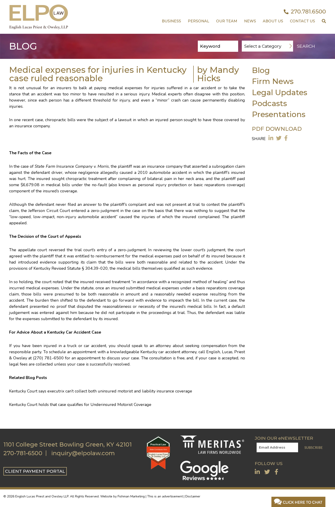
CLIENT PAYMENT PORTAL (35, 471)
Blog (261, 70)
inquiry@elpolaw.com (83, 453)
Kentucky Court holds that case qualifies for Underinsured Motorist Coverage (80, 404)
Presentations (278, 114)
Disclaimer (192, 496)
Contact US (302, 21)
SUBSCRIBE (313, 447)
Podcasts (269, 103)
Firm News (273, 81)
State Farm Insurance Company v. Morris (72, 166)
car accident (169, 352)
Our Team (226, 21)
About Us (273, 21)
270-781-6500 (22, 453)
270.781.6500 (308, 11)
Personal (198, 21)
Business (171, 21)
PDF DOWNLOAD (277, 128)
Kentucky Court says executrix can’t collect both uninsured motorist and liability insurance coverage (100, 391)
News (250, 21)
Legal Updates (279, 92)
